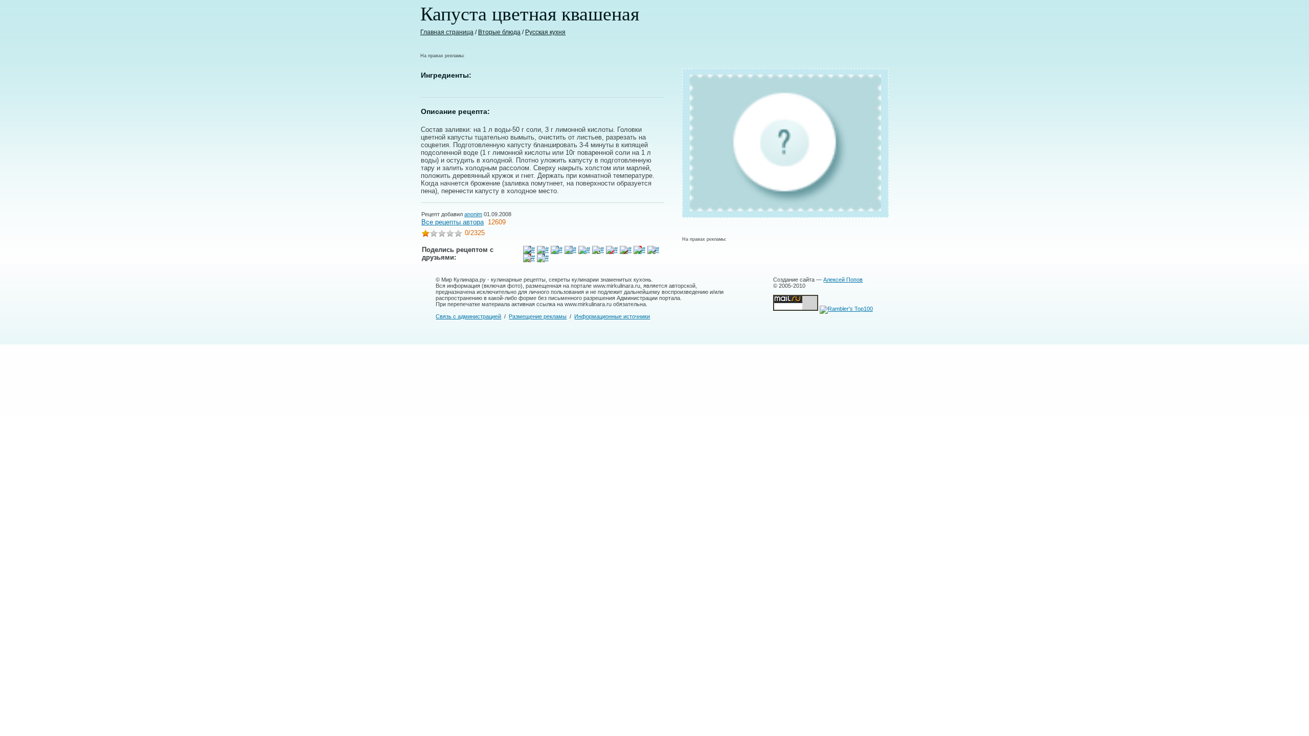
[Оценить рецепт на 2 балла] (434, 234)
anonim (473, 214)
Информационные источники (612, 316)
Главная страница (446, 32)
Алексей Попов (843, 280)
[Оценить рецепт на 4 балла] (450, 234)
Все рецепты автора (452, 222)
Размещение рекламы (538, 316)
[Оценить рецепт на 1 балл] (425, 234)
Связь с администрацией (468, 316)
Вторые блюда (499, 32)
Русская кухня (545, 32)
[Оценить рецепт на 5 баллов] (458, 234)
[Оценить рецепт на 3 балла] (442, 234)
